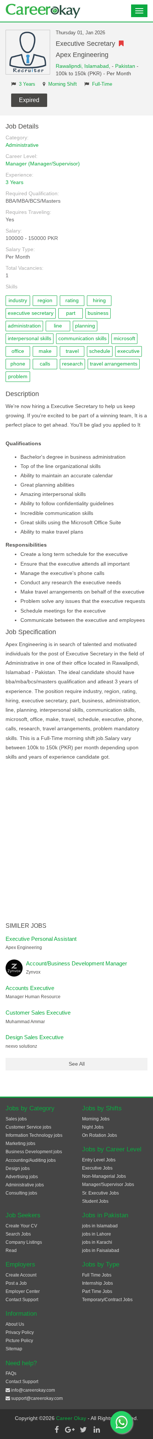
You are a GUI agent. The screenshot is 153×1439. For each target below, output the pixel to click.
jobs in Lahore (96, 1234)
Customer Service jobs (28, 1127)
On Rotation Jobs (99, 1135)
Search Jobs (18, 1234)
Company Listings (24, 1242)
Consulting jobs (21, 1193)
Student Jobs (95, 1201)
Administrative (22, 145)
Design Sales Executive (35, 1037)
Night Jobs (93, 1127)
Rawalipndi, (70, 66)
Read (11, 1250)
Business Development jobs (34, 1151)
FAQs (11, 1373)
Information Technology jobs (34, 1135)
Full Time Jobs (96, 1275)
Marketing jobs (20, 1143)
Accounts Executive (30, 988)
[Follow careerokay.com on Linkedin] (96, 1429)
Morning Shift (62, 84)
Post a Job (16, 1283)
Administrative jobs (25, 1184)
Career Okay (72, 1418)
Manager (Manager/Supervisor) (43, 164)
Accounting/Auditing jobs (31, 1160)
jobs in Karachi (97, 1242)
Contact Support (22, 1299)
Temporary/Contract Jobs (107, 1299)
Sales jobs (16, 1119)
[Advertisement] (76, 842)
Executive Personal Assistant (41, 939)
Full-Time (102, 84)
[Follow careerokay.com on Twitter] (83, 1429)
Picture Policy (19, 1340)
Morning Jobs (96, 1119)
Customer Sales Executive (38, 1012)
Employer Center (23, 1291)
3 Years (27, 84)
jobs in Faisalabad (100, 1250)
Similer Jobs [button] (26, 926)
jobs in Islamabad (100, 1225)
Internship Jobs (97, 1283)
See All (77, 1064)
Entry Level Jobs (98, 1160)
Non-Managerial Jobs (104, 1176)
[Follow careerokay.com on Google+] (69, 1429)
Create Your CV (21, 1225)
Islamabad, (98, 66)
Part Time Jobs (97, 1291)
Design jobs (18, 1168)
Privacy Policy (20, 1332)
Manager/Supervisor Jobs (108, 1184)
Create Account (21, 1275)
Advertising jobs (22, 1176)
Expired (29, 100)
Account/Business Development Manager (76, 963)
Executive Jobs (97, 1168)
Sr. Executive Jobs (100, 1193)
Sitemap (14, 1348)
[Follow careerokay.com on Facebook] (56, 1429)
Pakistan (125, 66)
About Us (15, 1324)
